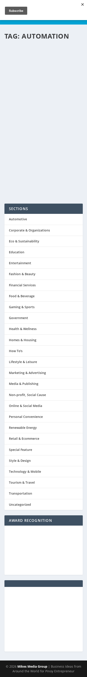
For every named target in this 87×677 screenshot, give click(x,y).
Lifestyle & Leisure (23, 362)
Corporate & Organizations (29, 230)
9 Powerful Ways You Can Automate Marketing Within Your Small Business (43, 116)
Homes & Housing (22, 340)
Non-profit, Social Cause (27, 395)
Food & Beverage (22, 296)
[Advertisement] (43, 619)
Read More (24, 183)
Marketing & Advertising (27, 373)
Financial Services (22, 285)
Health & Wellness (23, 329)
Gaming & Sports (22, 307)
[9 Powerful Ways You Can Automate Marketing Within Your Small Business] (43, 66)
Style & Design (20, 460)
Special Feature (20, 450)
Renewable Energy (23, 427)
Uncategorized (20, 504)
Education (16, 252)
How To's (64, 142)
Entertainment (20, 263)
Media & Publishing (23, 384)
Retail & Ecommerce (24, 438)
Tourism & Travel (22, 482)
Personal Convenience (26, 417)
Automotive (18, 219)
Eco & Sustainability (24, 241)
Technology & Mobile (22, 147)
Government (18, 318)
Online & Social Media (25, 406)
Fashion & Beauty (22, 274)
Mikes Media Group (32, 666)
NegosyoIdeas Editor (25, 142)
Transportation (20, 493)
